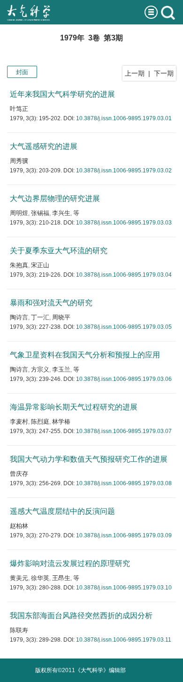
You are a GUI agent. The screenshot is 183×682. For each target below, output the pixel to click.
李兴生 (61, 213)
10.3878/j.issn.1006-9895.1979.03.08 (124, 483)
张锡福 (40, 213)
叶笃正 (19, 108)
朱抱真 (19, 265)
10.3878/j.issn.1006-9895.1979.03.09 (124, 535)
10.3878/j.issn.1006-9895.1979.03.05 (124, 327)
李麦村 (19, 421)
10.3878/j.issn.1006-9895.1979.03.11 (123, 639)
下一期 (164, 73)
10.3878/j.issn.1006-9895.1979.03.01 (124, 118)
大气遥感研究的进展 (43, 146)
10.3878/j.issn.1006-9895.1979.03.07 (124, 431)
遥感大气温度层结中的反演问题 (62, 511)
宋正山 (40, 265)
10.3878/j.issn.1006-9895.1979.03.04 (124, 274)
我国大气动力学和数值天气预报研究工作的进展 (89, 459)
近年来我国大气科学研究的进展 (62, 94)
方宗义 (40, 369)
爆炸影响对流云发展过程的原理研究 (70, 563)
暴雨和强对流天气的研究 (51, 303)
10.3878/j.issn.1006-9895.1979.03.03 (124, 222)
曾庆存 (19, 473)
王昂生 (61, 577)
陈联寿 (19, 630)
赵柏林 (19, 525)
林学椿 (61, 421)
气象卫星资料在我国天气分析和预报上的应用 (85, 355)
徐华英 (40, 577)
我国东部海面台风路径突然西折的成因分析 (81, 616)
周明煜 (19, 213)
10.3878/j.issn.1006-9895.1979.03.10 (124, 587)
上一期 (135, 73)
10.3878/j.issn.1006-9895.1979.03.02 (124, 170)
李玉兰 (61, 369)
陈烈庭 (40, 421)
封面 (22, 72)
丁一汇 (40, 317)
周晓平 (61, 317)
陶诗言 (19, 317)
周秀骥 (19, 160)
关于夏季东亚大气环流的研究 (58, 251)
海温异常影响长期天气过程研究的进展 (73, 407)
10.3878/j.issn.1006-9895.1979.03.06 (124, 379)
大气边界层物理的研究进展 (55, 198)
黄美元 (19, 577)
